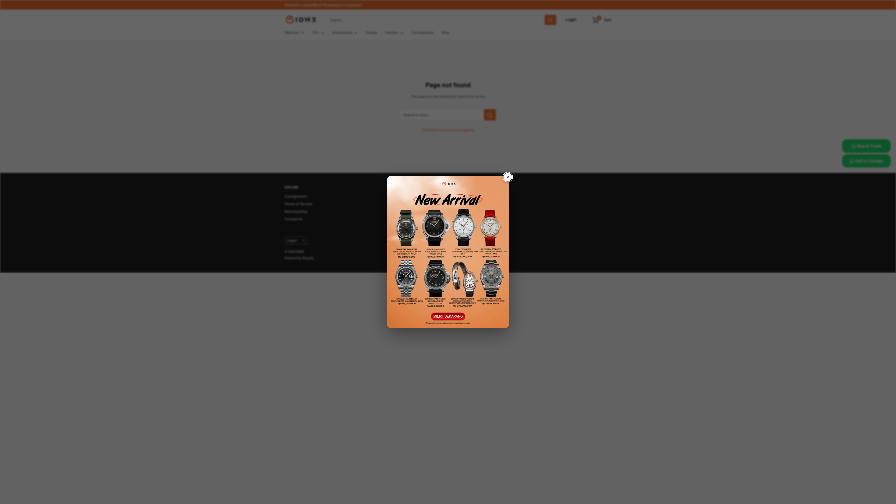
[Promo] (448, 252)
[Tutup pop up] (508, 177)
